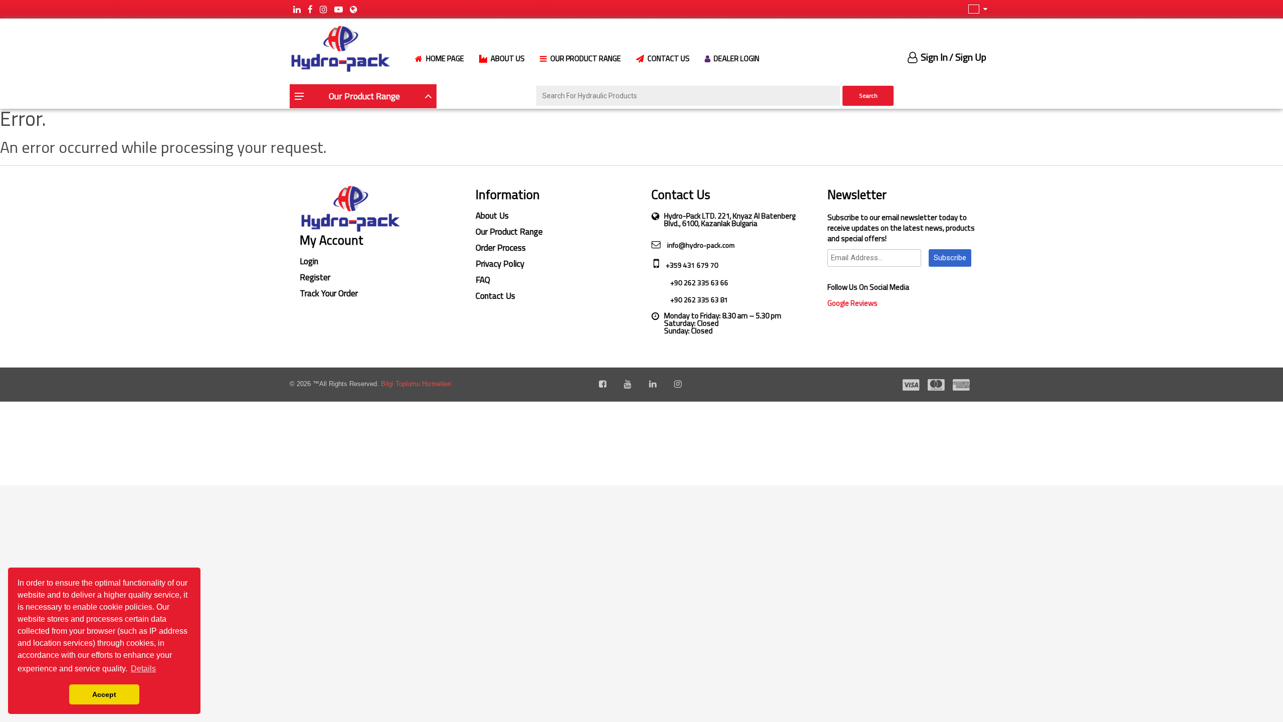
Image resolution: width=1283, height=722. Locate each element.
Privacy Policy (500, 263)
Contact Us (495, 295)
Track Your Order (329, 293)
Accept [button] (104, 694)
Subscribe (950, 257)
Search (868, 95)
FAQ (483, 279)
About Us (492, 215)
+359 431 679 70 (691, 265)
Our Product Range (509, 231)
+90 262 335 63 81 (698, 299)
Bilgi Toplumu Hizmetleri (416, 384)
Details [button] (143, 668)
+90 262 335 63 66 (698, 282)
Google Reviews (852, 303)
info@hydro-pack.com (700, 245)
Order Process (501, 247)
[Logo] (340, 48)
